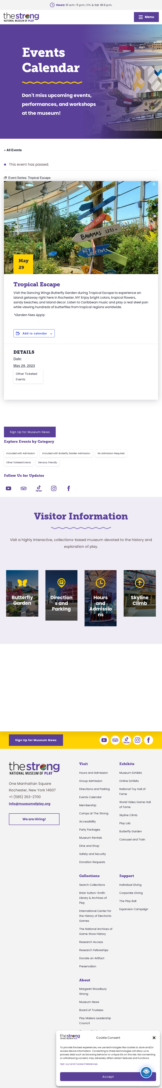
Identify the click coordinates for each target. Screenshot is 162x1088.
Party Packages (89, 830)
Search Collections (92, 885)
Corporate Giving (131, 893)
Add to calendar (35, 333)
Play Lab (124, 823)
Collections (89, 876)
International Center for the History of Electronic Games (95, 916)
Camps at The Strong (93, 813)
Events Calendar (90, 797)
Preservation (87, 966)
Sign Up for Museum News (30, 432)
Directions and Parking (94, 789)
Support (126, 876)
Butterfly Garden (130, 831)
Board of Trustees (91, 1010)
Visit (83, 764)
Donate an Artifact (91, 958)
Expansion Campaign (133, 909)
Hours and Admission (93, 773)
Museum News (89, 1002)
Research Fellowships (93, 950)
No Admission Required (111, 453)
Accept (108, 1077)
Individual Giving (130, 885)
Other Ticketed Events (26, 376)
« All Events (13, 150)
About (84, 980)
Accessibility (87, 821)
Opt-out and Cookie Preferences (79, 1064)
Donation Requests (92, 862)
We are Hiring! (34, 819)
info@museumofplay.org (29, 803)
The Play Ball (127, 901)
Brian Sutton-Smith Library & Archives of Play (93, 898)
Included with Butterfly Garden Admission (66, 453)
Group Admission (90, 781)
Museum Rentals (90, 838)
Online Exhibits (129, 781)
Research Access (91, 942)
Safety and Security (92, 854)
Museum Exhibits (130, 773)
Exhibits (126, 764)
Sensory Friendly (47, 462)
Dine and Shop (89, 846)
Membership (87, 805)
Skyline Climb (128, 815)
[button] (154, 1038)
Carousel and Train (132, 839)
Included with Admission (20, 453)
